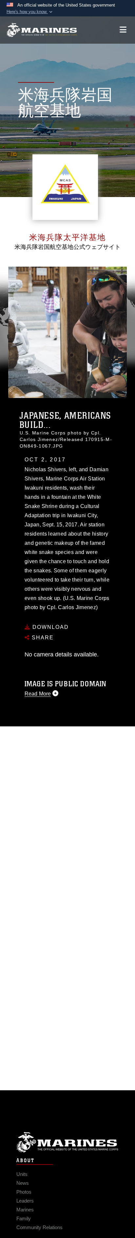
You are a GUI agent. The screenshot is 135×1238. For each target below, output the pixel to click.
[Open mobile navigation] (123, 29)
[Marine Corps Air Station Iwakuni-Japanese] (42, 30)
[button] (30, 12)
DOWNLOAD (49, 627)
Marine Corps (67, 1142)
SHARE (42, 637)
